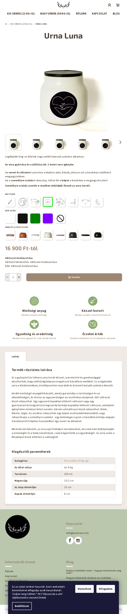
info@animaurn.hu (77, 533)
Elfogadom (105, 589)
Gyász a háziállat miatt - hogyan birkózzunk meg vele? (93, 571)
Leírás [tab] (15, 356)
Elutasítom (84, 589)
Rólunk (9, 571)
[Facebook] (70, 540)
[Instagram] (78, 540)
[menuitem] (20, 14)
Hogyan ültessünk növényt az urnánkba (88, 578)
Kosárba (76, 277)
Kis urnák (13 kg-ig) (76, 461)
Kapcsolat (11, 576)
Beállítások (22, 606)
